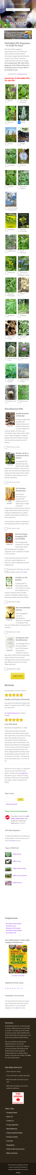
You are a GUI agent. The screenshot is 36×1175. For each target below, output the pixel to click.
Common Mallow (22, 187)
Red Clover (24, 358)
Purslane (23, 337)
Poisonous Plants (10, 337)
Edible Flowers (17, 882)
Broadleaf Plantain (22, 101)
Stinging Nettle (9, 380)
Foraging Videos (11, 1112)
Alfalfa (10, 100)
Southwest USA (11, 933)
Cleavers (11, 186)
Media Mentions (11, 1129)
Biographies (10, 1145)
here (25, 572)
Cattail (10, 143)
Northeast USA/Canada (13, 923)
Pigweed (23, 315)
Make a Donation (12, 1153)
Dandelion (11, 229)
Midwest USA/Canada (13, 928)
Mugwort (11, 315)
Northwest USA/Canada (14, 930)
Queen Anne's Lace (11, 359)
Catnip (23, 122)
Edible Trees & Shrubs (20, 875)
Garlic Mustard (22, 251)
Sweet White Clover (23, 380)
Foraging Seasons (11, 918)
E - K (11, 988)
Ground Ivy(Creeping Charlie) (23, 274)
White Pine (24, 401)
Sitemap (18, 1172)
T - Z (21, 988)
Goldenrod (11, 272)
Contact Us (10, 1121)
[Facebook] (11, 23)
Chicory (23, 165)
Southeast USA (11, 926)
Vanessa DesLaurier (13, 713)
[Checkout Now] (24, 23)
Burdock (10, 122)
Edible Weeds (17, 854)
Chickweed (11, 165)
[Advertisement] (16, 902)
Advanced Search (11, 804)
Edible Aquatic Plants (19, 868)
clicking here (23, 773)
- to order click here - (18, 975)
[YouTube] (20, 23)
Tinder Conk (12, 401)
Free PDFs (9, 1141)
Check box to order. (14, 447)
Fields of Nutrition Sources (15, 1149)
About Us (9, 1117)
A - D (6, 988)
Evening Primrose (22, 230)
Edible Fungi (17, 861)
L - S (16, 988)
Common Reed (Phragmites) (11, 208)
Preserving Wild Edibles (14, 1133)
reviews (19, 74)
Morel (23, 294)
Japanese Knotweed (10, 294)
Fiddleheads (12, 251)
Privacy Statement (12, 1125)
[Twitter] (15, 23)
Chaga (23, 143)
